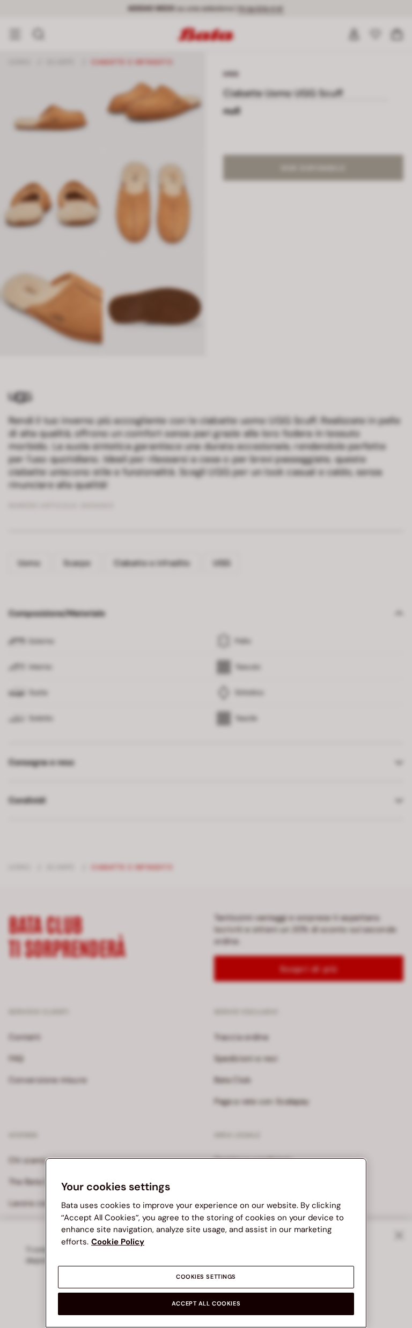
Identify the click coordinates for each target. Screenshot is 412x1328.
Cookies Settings (206, 1277)
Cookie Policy (117, 1241)
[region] (206, 1243)
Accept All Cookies (206, 1304)
